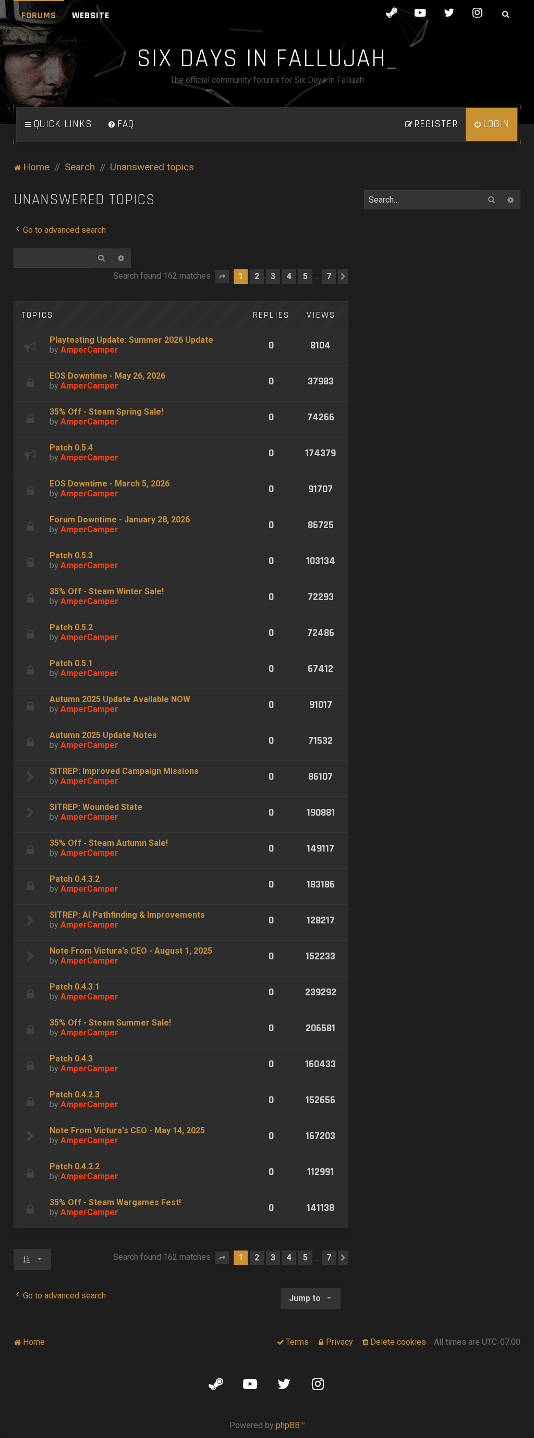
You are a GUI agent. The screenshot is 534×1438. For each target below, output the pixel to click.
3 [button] (273, 276)
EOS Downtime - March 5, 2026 (109, 484)
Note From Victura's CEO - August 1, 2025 (131, 951)
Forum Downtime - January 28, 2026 (120, 519)
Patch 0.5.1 (71, 663)
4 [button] (289, 276)
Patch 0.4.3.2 (75, 879)
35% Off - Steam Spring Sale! (106, 412)
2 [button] (256, 276)
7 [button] (328, 276)
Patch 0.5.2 (71, 627)
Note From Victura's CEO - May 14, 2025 (127, 1130)
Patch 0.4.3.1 (75, 987)
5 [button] (305, 276)
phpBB (288, 1425)
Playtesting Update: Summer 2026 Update (131, 340)
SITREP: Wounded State (96, 807)
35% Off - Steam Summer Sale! (110, 1023)
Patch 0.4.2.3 (75, 1094)
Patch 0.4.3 (71, 1059)
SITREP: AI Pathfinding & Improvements (127, 915)
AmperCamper (89, 350)
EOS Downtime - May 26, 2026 (107, 376)
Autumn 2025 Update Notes (103, 735)
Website (91, 15)
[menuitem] (121, 124)
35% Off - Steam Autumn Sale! (109, 843)
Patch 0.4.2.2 (75, 1166)
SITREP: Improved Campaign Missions (124, 771)
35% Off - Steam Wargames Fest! (115, 1202)
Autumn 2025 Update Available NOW (120, 699)
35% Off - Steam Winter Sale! (107, 591)
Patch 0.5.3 (71, 555)
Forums (38, 15)
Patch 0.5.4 (71, 448)
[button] (222, 276)
